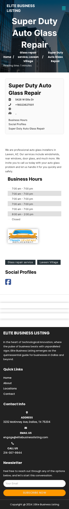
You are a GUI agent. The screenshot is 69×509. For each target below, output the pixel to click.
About (7, 383)
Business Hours (18, 120)
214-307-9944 (12, 452)
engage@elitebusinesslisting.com (25, 437)
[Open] (64, 8)
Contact (9, 394)
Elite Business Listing (26, 333)
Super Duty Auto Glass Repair (27, 128)
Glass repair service (20, 262)
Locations (10, 388)
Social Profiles (17, 124)
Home (7, 57)
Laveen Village (49, 262)
